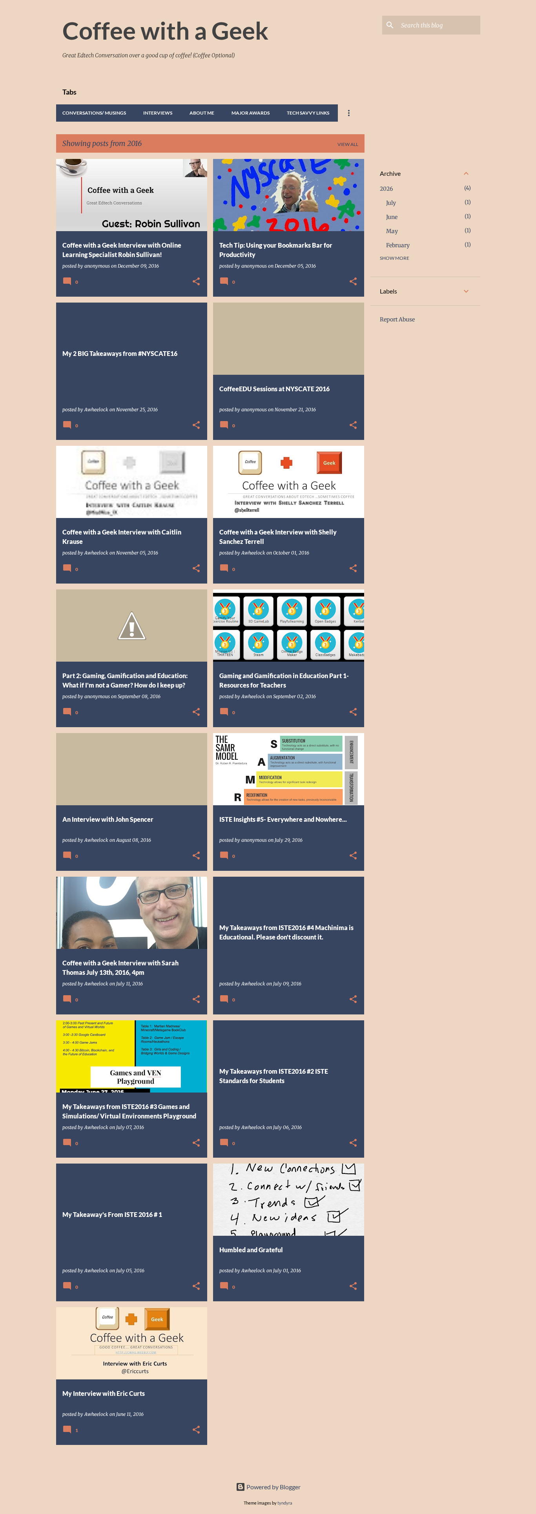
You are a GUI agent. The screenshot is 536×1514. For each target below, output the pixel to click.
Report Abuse (397, 319)
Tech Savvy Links (308, 113)
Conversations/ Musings (94, 113)
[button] (196, 282)
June (391, 217)
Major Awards (251, 113)
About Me (202, 113)
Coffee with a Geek (165, 30)
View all (347, 144)
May (392, 231)
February (398, 245)
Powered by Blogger (273, 1486)
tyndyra (284, 1502)
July (391, 202)
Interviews (157, 113)
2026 (386, 188)
